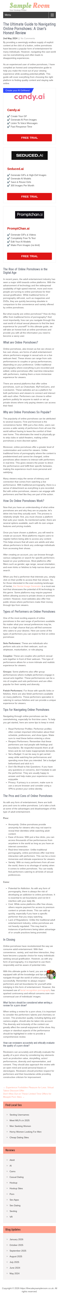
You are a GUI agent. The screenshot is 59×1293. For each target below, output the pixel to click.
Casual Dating (17, 1177)
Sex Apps (14, 1199)
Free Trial (29, 137)
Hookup (13, 1182)
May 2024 (15, 1273)
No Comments (28, 38)
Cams (12, 1171)
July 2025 (14, 1262)
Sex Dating (15, 1205)
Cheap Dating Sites (19, 1137)
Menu (8, 15)
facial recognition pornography (35, 990)
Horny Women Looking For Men (26, 1131)
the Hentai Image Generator (27, 586)
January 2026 (16, 1239)
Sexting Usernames (19, 1114)
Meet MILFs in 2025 (20, 1120)
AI (11, 1165)
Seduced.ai (15, 169)
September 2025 (18, 1250)
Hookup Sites (16, 1188)
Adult (12, 1160)
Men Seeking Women (20, 1126)
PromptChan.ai (18, 228)
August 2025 (16, 1256)
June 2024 (15, 1267)
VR (11, 1217)
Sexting (13, 1211)
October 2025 (16, 1245)
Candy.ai (13, 110)
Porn (12, 1194)
